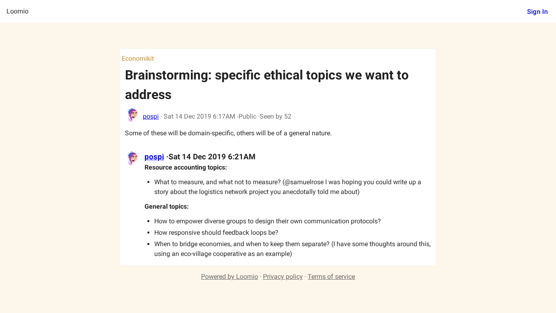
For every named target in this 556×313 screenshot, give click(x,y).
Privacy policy (283, 276)
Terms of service (331, 276)
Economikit (138, 58)
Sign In (537, 11)
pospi (151, 116)
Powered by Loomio (229, 276)
